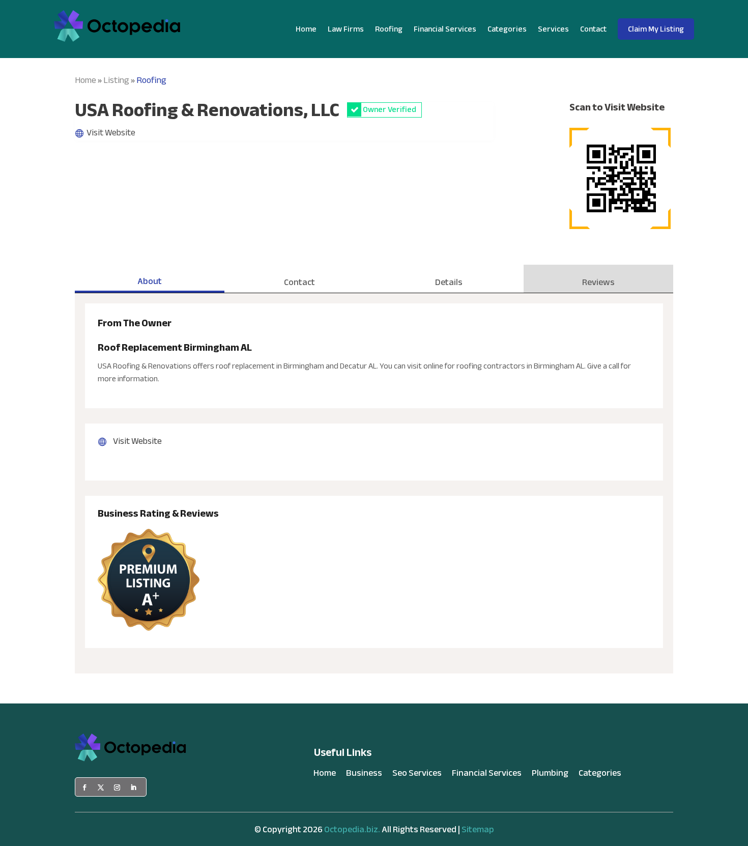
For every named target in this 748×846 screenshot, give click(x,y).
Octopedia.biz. (352, 829)
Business (364, 775)
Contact (593, 29)
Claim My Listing (656, 29)
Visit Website (111, 132)
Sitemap (478, 829)
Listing (116, 80)
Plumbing (550, 775)
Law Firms (346, 29)
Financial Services (445, 29)
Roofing (388, 29)
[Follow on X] (101, 787)
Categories (507, 29)
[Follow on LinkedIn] (133, 787)
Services (553, 29)
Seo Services (417, 775)
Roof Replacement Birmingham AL (175, 347)
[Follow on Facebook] (84, 787)
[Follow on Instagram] (117, 787)
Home (306, 29)
